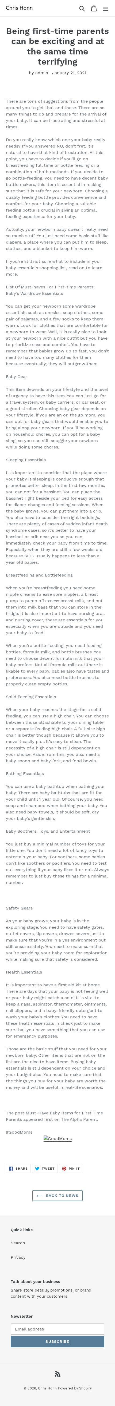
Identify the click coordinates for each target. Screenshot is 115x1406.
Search (18, 1242)
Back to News (61, 1195)
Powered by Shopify (75, 1388)
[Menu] (106, 8)
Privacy (18, 1257)
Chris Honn (47, 1388)
